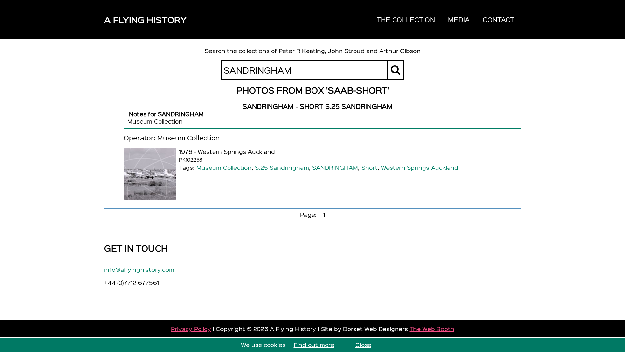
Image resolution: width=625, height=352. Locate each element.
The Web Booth (432, 329)
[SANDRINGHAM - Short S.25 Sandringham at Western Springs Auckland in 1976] (150, 174)
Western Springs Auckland (419, 167)
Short (369, 167)
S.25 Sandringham (282, 167)
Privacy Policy (191, 329)
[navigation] (445, 19)
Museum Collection (224, 167)
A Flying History (145, 19)
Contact (498, 19)
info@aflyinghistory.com (139, 269)
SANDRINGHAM (335, 167)
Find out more (314, 344)
